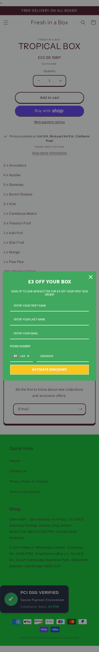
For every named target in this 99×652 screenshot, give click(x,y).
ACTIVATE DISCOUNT (49, 369)
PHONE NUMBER (20, 346)
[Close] (90, 276)
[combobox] (21, 356)
